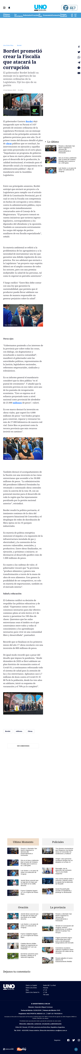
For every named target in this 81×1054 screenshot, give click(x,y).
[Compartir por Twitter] (79, 52)
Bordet (19, 45)
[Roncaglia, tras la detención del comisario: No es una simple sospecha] (58, 871)
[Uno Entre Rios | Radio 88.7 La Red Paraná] (69, 7)
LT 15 (75, 15)
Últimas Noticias (6, 15)
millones (17, 402)
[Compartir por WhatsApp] (79, 57)
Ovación (35, 15)
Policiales (27, 15)
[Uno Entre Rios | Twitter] (74, 1040)
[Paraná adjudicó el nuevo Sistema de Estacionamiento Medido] (58, 960)
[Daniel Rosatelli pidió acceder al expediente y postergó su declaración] (58, 891)
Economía (47, 15)
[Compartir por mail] (79, 73)
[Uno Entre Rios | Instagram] (79, 1040)
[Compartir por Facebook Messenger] (79, 68)
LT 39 (72, 15)
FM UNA (46, 994)
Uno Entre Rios (8, 45)
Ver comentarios (23, 746)
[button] (4, 8)
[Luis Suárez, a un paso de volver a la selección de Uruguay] (61, 170)
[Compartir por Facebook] (79, 47)
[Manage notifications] (76, 1049)
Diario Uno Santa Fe (32, 992)
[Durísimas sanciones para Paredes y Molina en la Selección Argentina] (23, 956)
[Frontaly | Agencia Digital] (20, 1049)
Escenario (56, 15)
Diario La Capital (31, 985)
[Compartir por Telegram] (79, 62)
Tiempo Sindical (63, 15)
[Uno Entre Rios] (40, 8)
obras (9, 143)
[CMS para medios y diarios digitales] (8, 1049)
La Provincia (18, 15)
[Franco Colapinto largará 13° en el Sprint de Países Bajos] (23, 893)
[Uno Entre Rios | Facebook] (68, 1040)
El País (40, 15)
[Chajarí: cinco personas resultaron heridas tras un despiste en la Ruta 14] (58, 861)
